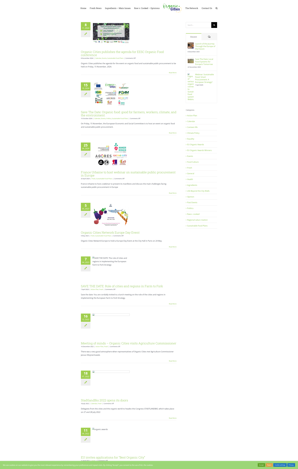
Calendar (98, 58)
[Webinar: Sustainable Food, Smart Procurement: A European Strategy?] (191, 75)
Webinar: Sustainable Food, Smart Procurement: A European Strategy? (204, 78)
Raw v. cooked (193, 214)
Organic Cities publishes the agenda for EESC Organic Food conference (122, 53)
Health (190, 179)
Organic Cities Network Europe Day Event (110, 232)
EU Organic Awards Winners (199, 150)
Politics (108, 118)
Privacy (291, 465)
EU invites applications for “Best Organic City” (113, 457)
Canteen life (192, 127)
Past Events (192, 202)
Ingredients (192, 185)
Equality (190, 139)
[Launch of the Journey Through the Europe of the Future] (191, 44)
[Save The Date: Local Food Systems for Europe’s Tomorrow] (191, 59)
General (190, 173)
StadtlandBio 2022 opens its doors (104, 400)
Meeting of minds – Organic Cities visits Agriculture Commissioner (128, 343)
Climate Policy (193, 133)
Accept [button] (261, 465)
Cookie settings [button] (280, 465)
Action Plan (95, 289)
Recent (193, 36)
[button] (213, 8)
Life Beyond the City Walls (198, 191)
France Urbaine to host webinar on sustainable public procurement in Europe (128, 173)
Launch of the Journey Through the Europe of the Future (205, 46)
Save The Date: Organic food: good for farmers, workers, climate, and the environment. (128, 113)
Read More (172, 73)
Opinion (190, 196)
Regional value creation (197, 220)
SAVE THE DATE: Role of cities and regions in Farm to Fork (122, 286)
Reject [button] (269, 465)
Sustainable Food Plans (115, 58)
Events (104, 58)
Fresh (93, 179)
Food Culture (193, 162)
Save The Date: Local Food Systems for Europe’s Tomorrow (204, 62)
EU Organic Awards (195, 144)
